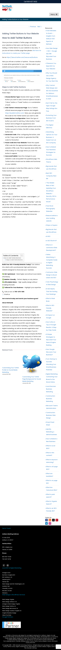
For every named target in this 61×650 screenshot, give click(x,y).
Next (38, 26)
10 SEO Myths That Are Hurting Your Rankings (51, 291)
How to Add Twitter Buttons (12, 258)
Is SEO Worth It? (51, 241)
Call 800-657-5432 (30, 2)
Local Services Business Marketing (51, 389)
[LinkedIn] (46, 523)
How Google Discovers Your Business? (51, 352)
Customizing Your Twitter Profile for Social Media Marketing (10, 370)
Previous (33, 26)
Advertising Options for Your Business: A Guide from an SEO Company (51, 137)
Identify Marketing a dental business (51, 431)
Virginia (10, 639)
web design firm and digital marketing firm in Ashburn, (32, 635)
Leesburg (8, 641)
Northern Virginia (30, 315)
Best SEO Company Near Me (51, 175)
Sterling (23, 641)
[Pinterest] (57, 520)
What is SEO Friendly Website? (50, 308)
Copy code (8, 175)
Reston (13, 641)
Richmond (5, 315)
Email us (7, 294)
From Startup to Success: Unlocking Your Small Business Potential (51, 364)
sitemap (34, 648)
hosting (4, 331)
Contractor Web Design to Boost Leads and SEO (51, 275)
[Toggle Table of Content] (21, 255)
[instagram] (7, 565)
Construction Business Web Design (51, 415)
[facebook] (3, 565)
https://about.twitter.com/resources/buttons (22, 57)
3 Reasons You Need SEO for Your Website (51, 66)
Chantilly (18, 641)
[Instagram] (50, 523)
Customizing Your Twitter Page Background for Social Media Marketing (31, 379)
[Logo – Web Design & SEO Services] (7, 5)
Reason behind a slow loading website (52, 218)
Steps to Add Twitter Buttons (14, 260)
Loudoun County (29, 641)
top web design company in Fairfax (26, 336)
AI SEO (48, 236)
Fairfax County (38, 641)
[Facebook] (46, 520)
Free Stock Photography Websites (50, 208)
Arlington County (46, 641)
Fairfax (33, 312)
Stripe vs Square (51, 225)
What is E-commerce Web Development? (51, 247)
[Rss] (50, 520)
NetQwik (29, 648)
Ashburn (27, 312)
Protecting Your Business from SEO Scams (51, 118)
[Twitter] (53, 520)
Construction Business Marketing (50, 398)
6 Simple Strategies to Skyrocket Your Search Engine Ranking (51, 339)
